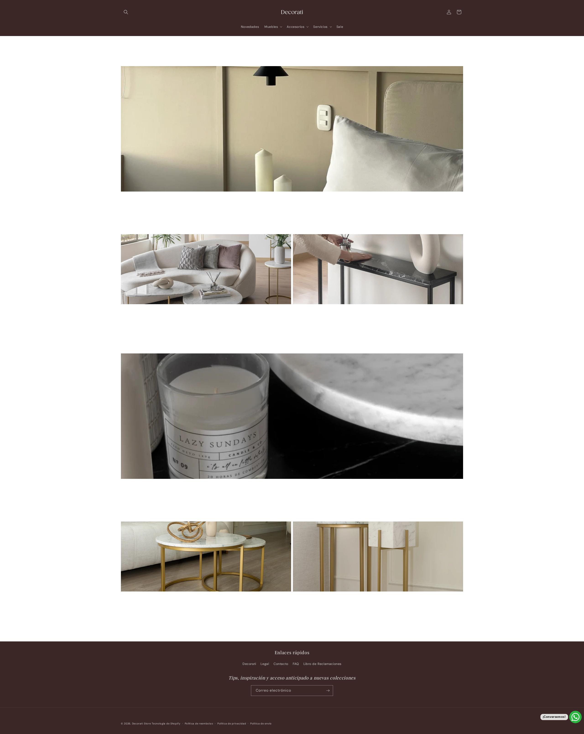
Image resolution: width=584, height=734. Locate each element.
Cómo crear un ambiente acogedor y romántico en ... (292, 199)
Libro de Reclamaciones (322, 664)
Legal (265, 664)
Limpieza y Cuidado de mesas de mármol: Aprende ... (368, 312)
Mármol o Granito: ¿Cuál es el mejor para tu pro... (292, 486)
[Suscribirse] (328, 690)
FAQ (296, 664)
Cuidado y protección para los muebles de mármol (192, 599)
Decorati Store (141, 723)
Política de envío (261, 723)
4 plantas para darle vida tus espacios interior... (360, 599)
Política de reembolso (199, 723)
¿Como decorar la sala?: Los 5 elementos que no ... (192, 312)
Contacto (281, 664)
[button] (126, 12)
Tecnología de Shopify (166, 723)
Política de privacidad (231, 723)
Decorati (249, 664)
